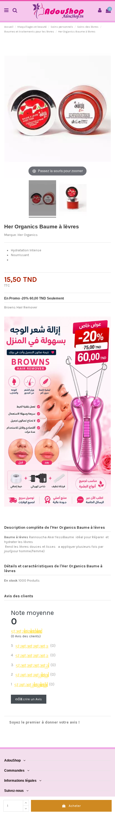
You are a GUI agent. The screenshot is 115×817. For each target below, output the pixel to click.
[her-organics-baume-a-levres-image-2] (73, 198)
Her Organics (28, 235)
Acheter (75, 806)
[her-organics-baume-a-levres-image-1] (42, 198)
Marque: (10, 235)
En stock (11, 580)
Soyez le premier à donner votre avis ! (44, 722)
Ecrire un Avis (28, 699)
